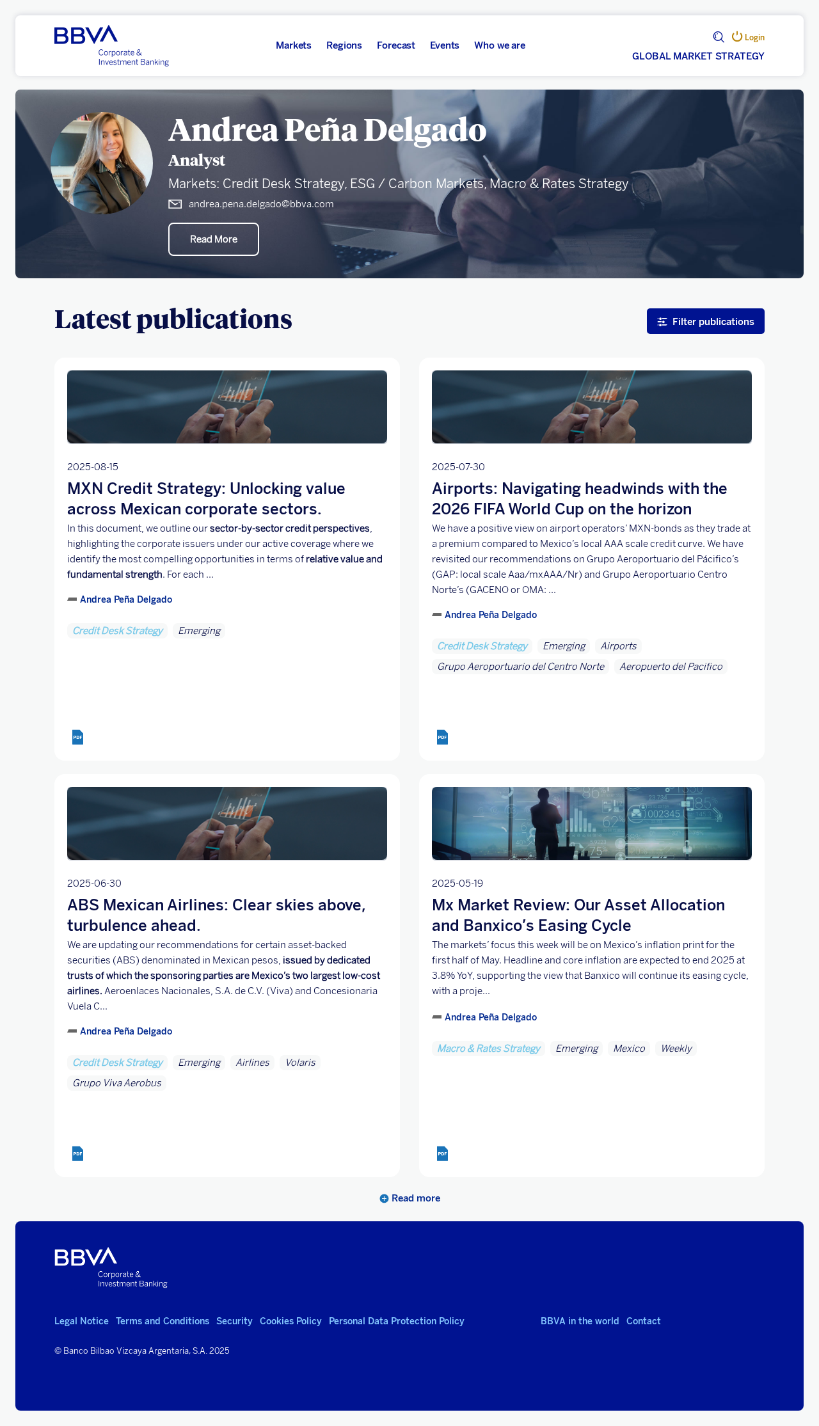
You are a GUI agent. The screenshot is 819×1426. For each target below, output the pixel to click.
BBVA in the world (580, 1321)
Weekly (676, 1048)
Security (234, 1321)
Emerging (199, 631)
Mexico (629, 1048)
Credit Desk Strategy (117, 631)
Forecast (396, 45)
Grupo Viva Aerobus (116, 1083)
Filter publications (713, 321)
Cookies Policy (291, 1321)
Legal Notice (81, 1321)
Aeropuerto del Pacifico (670, 666)
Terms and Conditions (162, 1321)
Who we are (499, 45)
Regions (344, 45)
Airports (618, 646)
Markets (294, 45)
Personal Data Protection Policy (397, 1321)
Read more (414, 1198)
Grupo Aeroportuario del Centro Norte (520, 666)
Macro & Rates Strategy (488, 1048)
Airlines (252, 1062)
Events (444, 45)
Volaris (300, 1062)
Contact (643, 1321)
